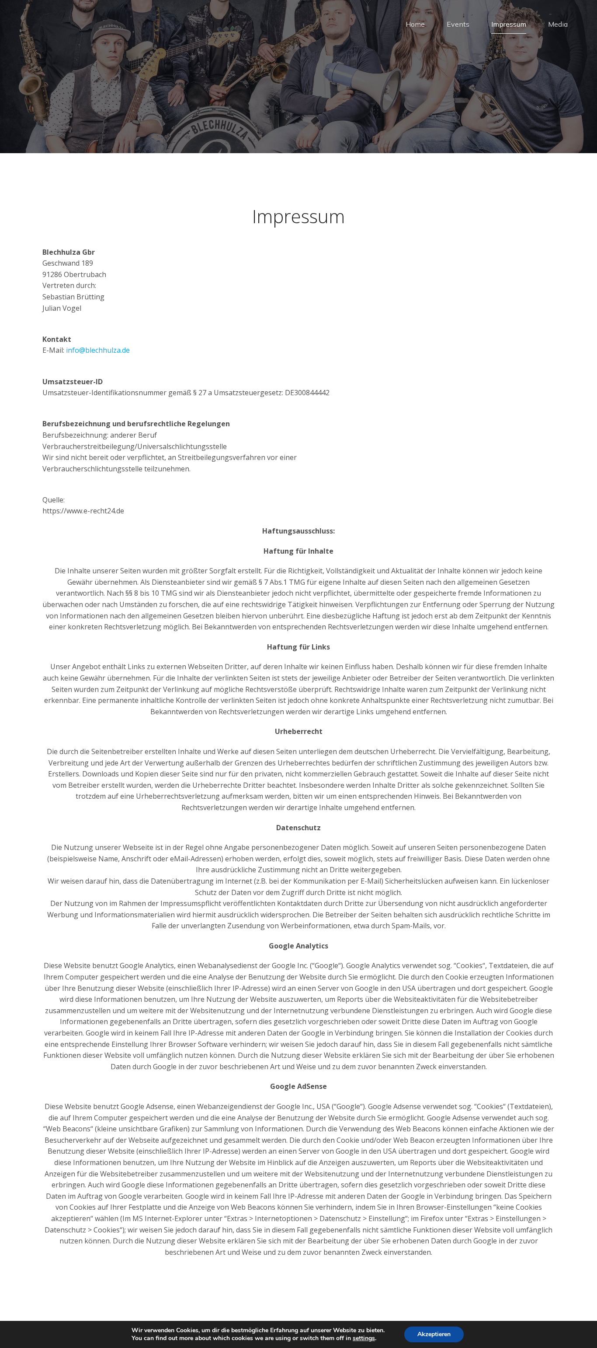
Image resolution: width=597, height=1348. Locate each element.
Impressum (508, 24)
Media (558, 24)
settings (364, 1338)
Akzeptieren (434, 1334)
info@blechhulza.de (98, 350)
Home (415, 24)
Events (458, 24)
